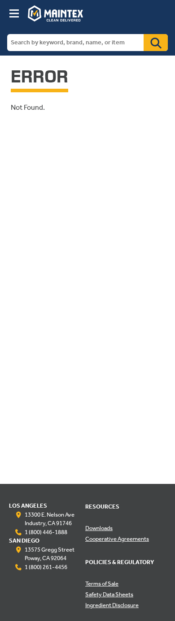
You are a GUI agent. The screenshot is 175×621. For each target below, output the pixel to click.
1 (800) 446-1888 (46, 532)
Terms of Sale (101, 584)
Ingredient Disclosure (112, 605)
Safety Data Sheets (109, 595)
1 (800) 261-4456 (46, 567)
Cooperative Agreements (117, 539)
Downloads (99, 528)
